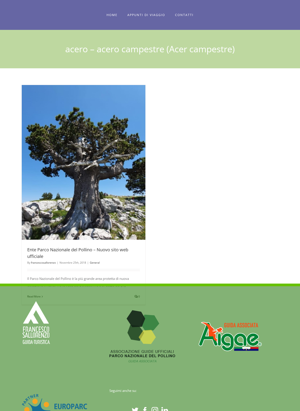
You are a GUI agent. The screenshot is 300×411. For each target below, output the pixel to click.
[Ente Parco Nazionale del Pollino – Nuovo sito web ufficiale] (83, 162)
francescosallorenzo (43, 262)
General (95, 262)
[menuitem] (112, 15)
